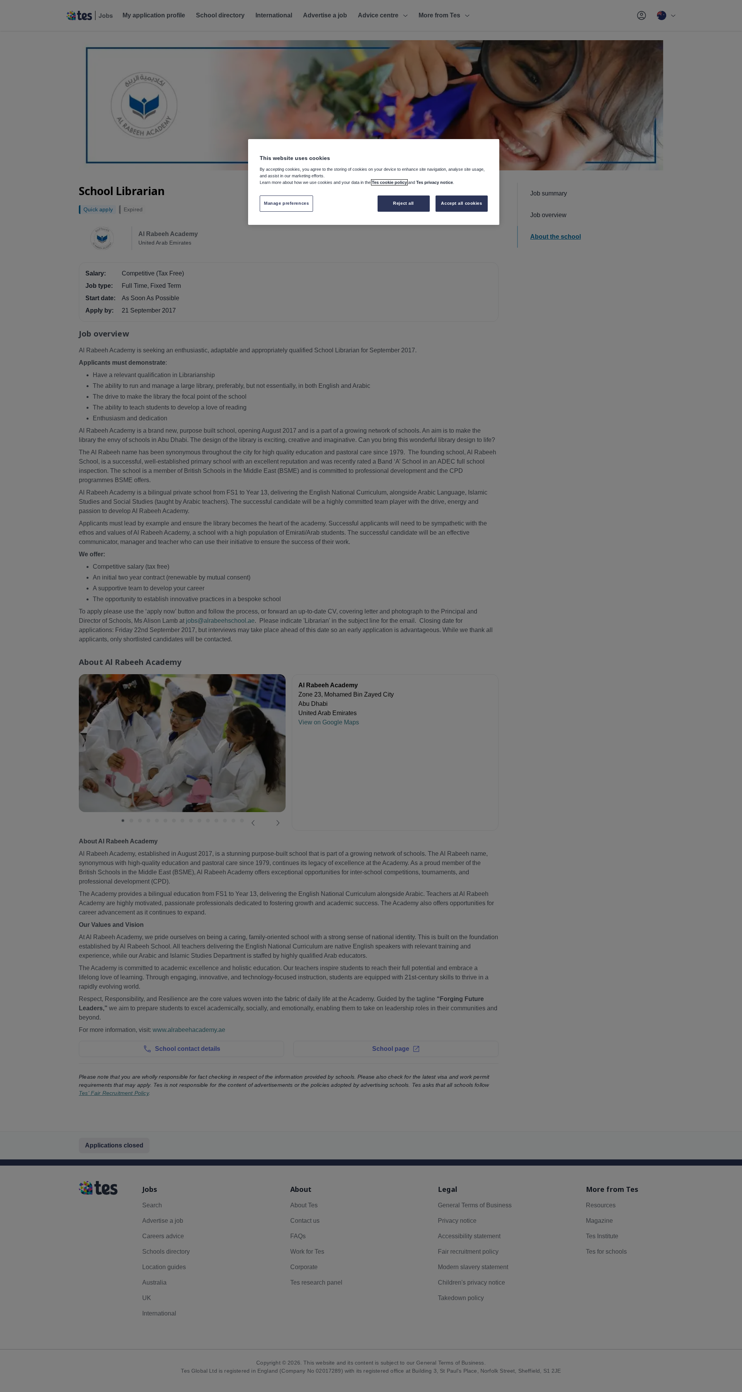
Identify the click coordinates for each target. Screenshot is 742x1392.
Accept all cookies (461, 203)
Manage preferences (286, 203)
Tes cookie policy (389, 182)
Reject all (403, 203)
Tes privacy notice (434, 182)
